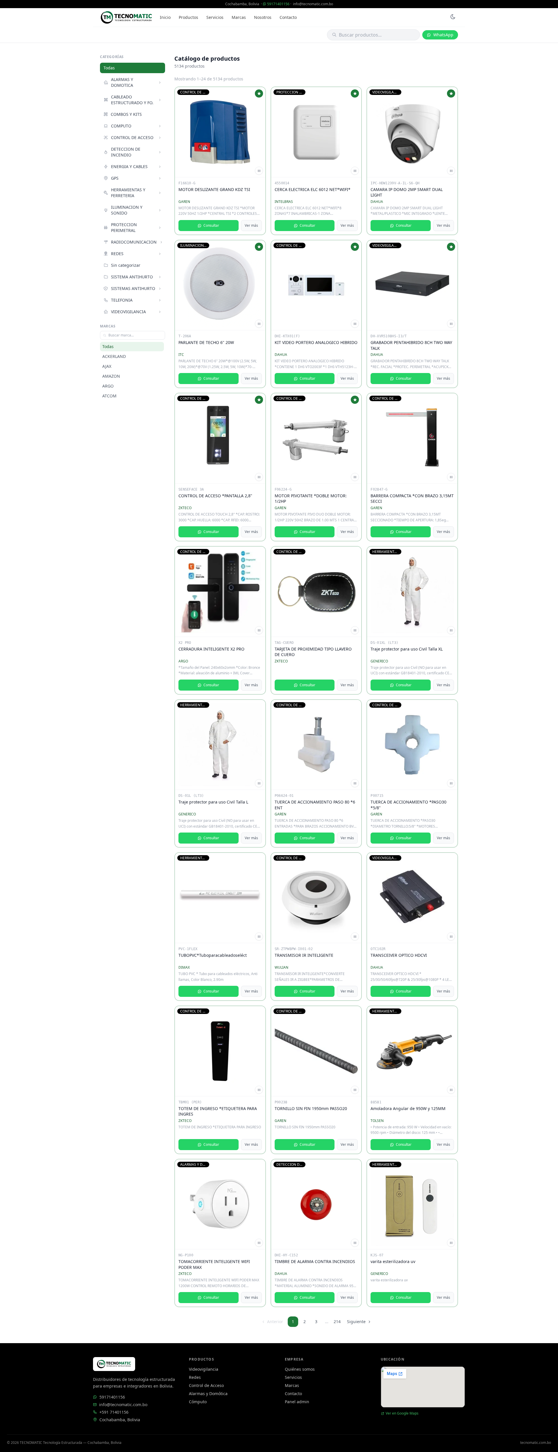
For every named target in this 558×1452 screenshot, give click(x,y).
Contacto (288, 17)
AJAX (106, 366)
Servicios (214, 17)
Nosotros (262, 17)
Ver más (251, 225)
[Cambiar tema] (453, 17)
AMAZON (111, 376)
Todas (109, 68)
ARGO (108, 386)
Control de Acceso (206, 1385)
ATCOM (109, 396)
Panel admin (297, 1401)
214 (337, 1321)
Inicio (165, 17)
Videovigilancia (203, 1369)
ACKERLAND (114, 356)
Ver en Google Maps (402, 1413)
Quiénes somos (300, 1369)
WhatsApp (443, 34)
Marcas (239, 17)
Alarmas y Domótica (208, 1393)
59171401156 (278, 3)
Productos (188, 17)
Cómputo (198, 1401)
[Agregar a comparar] (259, 171)
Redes (195, 1377)
